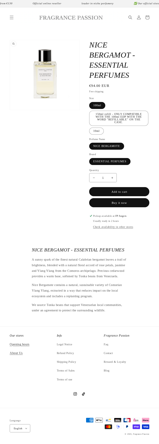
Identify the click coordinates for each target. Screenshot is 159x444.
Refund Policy (65, 353)
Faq (106, 344)
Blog (106, 370)
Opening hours (19, 344)
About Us (16, 353)
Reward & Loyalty (115, 361)
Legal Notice (64, 344)
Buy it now (119, 202)
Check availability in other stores (113, 226)
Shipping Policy (66, 361)
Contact (108, 353)
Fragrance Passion (141, 434)
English (18, 428)
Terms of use (64, 379)
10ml (96, 131)
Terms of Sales (66, 370)
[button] (11, 17)
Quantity (94, 170)
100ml (97, 105)
